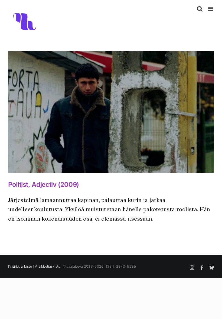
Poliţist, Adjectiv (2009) (43, 184)
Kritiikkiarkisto (20, 266)
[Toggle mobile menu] (211, 9)
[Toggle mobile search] (200, 9)
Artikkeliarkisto (48, 266)
